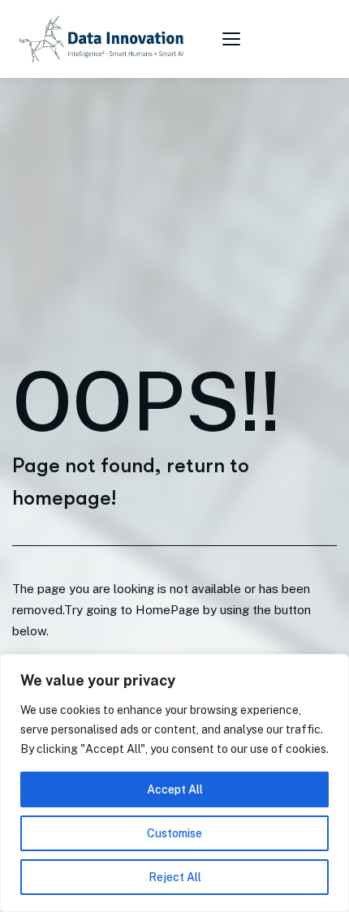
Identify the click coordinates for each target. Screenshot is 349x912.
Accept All (175, 789)
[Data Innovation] (101, 38)
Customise (174, 833)
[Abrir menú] (233, 39)
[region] (174, 783)
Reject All (175, 877)
